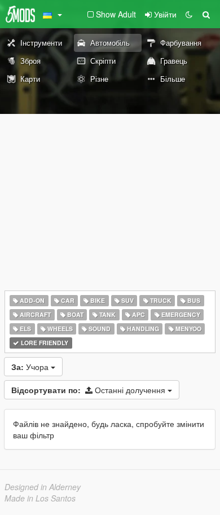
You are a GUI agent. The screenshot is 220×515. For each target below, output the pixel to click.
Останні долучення (89, 389)
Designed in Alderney (43, 486)
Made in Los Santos (40, 498)
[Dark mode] (189, 14)
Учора (31, 366)
